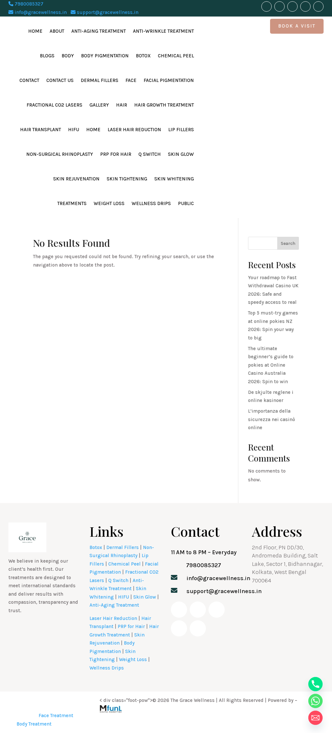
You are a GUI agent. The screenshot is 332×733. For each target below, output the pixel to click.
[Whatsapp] (315, 701)
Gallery (99, 105)
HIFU (73, 129)
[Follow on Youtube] (279, 6)
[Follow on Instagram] (292, 6)
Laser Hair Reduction (134, 129)
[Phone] (315, 684)
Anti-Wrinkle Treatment (163, 31)
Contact (29, 80)
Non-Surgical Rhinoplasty (59, 154)
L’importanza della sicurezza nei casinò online (271, 419)
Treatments (72, 203)
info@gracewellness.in (40, 12)
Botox (143, 56)
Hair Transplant (40, 129)
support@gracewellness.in (107, 12)
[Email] (315, 718)
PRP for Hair (115, 154)
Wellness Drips (151, 203)
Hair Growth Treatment (164, 105)
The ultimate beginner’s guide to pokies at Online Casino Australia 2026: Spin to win (270, 365)
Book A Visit (296, 26)
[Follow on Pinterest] (318, 6)
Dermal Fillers (99, 80)
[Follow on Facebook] (266, 6)
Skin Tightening (127, 179)
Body (68, 56)
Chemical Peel (176, 56)
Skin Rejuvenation (76, 179)
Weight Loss (109, 203)
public (186, 203)
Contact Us (60, 80)
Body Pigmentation (105, 56)
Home (35, 31)
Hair (121, 105)
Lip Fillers (181, 129)
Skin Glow (181, 154)
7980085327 (28, 4)
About (57, 31)
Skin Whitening (174, 179)
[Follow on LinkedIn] (305, 6)
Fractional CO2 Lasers (54, 105)
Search (288, 243)
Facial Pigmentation (169, 80)
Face (130, 80)
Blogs (47, 56)
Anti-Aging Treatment (98, 31)
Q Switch (149, 154)
